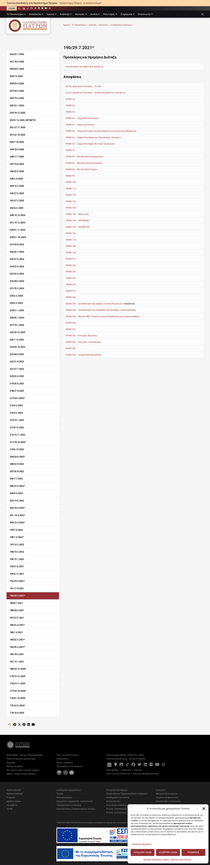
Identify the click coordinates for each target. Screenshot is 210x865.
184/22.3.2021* (17, 639)
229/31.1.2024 (17, 310)
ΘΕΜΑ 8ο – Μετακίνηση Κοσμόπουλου (84, 156)
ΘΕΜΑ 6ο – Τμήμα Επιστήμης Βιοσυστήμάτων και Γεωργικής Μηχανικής (101, 131)
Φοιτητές (80, 14)
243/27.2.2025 (17, 193)
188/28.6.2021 (17, 610)
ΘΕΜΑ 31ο (71, 329)
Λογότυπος (126, 770)
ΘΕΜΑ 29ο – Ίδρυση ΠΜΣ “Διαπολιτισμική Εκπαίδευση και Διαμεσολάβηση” (103, 316)
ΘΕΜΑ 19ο (71, 252)
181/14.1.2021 (17, 661)
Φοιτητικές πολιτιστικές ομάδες (23, 770)
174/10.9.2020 (17, 713)
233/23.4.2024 (17, 274)
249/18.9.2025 (17, 149)
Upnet (9, 809)
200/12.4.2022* (17, 522)
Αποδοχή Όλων (143, 852)
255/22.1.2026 (17, 105)
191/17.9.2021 (17, 588)
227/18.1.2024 (17, 325)
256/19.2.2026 (17, 98)
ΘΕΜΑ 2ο (70, 99)
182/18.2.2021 (17, 654)
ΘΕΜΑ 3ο (70, 105)
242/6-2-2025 (16, 208)
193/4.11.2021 (17, 574)
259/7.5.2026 (16, 76)
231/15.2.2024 (17, 288)
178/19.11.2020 (17, 683)
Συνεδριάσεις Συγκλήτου (122, 25)
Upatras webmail (15, 793)
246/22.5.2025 (17, 171)
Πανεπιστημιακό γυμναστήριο (21, 758)
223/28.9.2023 (17, 354)
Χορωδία (11, 762)
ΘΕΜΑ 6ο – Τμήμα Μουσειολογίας (82, 118)
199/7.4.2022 (16, 530)
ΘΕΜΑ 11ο (71, 188)
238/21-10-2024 (18, 237)
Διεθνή (93, 14)
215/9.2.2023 (16, 413)
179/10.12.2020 (17, 676)
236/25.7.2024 (17, 252)
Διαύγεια (160, 790)
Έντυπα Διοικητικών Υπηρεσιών (122, 812)
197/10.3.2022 (17, 544)
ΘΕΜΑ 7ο (70, 150)
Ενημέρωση (126, 14)
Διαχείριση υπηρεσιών (141, 844)
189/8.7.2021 (16, 603)
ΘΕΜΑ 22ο (71, 265)
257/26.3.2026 (17, 91)
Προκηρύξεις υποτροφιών (69, 766)
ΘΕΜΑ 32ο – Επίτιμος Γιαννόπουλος (83, 342)
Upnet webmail (14, 790)
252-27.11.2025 (17, 127)
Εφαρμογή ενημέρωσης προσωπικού (74, 801)
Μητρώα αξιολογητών (167, 793)
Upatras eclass (14, 801)
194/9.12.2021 (17, 566)
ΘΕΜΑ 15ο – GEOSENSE (77, 220)
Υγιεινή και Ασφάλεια (117, 805)
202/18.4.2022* (17, 508)
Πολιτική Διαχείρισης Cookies (156, 859)
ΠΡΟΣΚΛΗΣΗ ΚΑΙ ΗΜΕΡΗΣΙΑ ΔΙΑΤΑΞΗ (84, 66)
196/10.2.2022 (17, 552)
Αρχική (67, 25)
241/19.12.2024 (17, 222)
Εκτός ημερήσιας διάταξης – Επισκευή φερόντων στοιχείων (96, 92)
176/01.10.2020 (17, 698)
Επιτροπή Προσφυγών (117, 790)
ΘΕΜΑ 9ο (70, 176)
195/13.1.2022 (17, 559)
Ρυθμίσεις (193, 852)
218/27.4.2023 (17, 391)
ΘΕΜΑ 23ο (71, 271)
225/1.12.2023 (17, 339)
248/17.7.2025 (17, 156)
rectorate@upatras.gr (116, 758)
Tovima (59, 793)
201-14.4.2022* (17, 515)
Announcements (64, 797)
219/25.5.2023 (17, 383)
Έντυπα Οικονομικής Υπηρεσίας (122, 809)
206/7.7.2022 (16, 478)
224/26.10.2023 (17, 347)
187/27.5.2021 (17, 618)
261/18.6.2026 (17, 61)
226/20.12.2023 (17, 332)
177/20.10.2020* (18, 691)
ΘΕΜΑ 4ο (70, 112)
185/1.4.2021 (16, 632)
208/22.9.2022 (17, 464)
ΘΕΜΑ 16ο (71, 233)
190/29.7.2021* (17, 595)
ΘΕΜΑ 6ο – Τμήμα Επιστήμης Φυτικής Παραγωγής (90, 143)
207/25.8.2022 (17, 471)
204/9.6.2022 (16, 493)
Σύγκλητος (104, 25)
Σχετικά (138, 770)
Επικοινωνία (144, 14)
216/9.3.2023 (16, 405)
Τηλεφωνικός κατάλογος (68, 805)
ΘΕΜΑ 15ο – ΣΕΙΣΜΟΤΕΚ (78, 227)
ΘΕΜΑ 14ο (71, 207)
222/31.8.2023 (17, 361)
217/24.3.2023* (17, 398)
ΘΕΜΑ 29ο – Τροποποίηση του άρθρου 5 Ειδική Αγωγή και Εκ (95, 303)
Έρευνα (50, 14)
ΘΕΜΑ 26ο (71, 284)
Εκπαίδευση (35, 14)
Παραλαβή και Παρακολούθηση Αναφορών (127, 793)
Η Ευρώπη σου (113, 801)
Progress (11, 797)
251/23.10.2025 (17, 135)
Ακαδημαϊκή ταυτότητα (117, 797)
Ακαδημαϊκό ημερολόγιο (68, 790)
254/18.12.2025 (17, 113)
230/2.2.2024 (16, 296)
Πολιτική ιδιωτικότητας (180, 859)
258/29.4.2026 (17, 83)
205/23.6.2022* (17, 486)
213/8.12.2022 (17, 427)
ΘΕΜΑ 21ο (71, 259)
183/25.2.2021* (17, 647)
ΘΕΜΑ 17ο (71, 239)
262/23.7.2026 (17, 54)
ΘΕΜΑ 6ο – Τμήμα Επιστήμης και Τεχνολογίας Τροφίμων (93, 137)
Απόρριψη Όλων (168, 852)
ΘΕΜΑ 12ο (71, 195)
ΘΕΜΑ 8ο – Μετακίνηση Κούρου (81, 169)
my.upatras (12, 805)
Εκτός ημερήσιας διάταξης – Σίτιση (83, 86)
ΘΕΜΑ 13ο (71, 201)
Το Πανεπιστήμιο (15, 14)
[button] (203, 808)
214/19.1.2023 (17, 420)
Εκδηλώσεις (62, 758)
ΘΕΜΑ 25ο (71, 278)
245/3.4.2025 (16, 178)
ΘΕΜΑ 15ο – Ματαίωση (77, 214)
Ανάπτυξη (64, 14)
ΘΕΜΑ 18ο (71, 246)
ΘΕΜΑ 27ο (71, 291)
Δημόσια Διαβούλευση (167, 797)
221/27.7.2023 (17, 369)
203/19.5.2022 (17, 500)
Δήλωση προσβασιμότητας (146, 773)
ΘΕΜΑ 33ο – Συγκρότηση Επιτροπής (83, 355)
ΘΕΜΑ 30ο (71, 323)
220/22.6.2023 (17, 376)
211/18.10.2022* (18, 442)
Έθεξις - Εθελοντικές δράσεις (21, 774)
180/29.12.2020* (18, 669)
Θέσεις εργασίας (64, 762)
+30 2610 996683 (137, 758)
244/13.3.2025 (17, 186)
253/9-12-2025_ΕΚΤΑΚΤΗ (23, 120)
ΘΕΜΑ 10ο (71, 182)
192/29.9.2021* (17, 581)
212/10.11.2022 (17, 435)
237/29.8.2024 (17, 244)
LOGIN (11, 8)
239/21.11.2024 (17, 230)
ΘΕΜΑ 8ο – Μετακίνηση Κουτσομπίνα (84, 163)
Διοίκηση (93, 25)
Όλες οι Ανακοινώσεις (67, 755)
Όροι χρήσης (112, 770)
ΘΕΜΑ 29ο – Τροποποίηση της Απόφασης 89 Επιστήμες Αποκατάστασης (101, 310)
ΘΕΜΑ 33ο (71, 348)
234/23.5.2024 (17, 266)
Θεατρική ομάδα (15, 766)
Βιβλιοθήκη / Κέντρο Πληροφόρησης (25, 755)
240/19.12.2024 (17, 215)
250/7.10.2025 (17, 142)
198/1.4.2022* (17, 537)
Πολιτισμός (109, 14)
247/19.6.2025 (17, 164)
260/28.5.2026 (17, 69)
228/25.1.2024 (17, 317)
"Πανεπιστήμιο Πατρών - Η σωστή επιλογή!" (80, 3)
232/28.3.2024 (17, 281)
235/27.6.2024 (17, 259)
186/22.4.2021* (17, 625)
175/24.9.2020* (17, 705)
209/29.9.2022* (17, 457)
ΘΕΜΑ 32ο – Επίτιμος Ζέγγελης (81, 335)
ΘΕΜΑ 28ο (71, 297)
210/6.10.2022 (17, 449)
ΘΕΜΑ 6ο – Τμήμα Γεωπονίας (80, 124)
